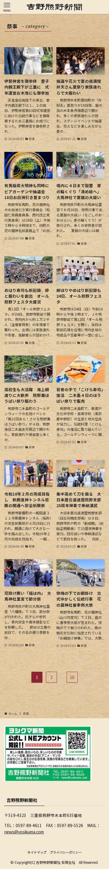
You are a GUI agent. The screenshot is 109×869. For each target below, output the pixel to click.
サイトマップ (37, 852)
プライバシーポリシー (66, 852)
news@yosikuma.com (24, 832)
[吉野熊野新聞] (54, 7)
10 (72, 677)
